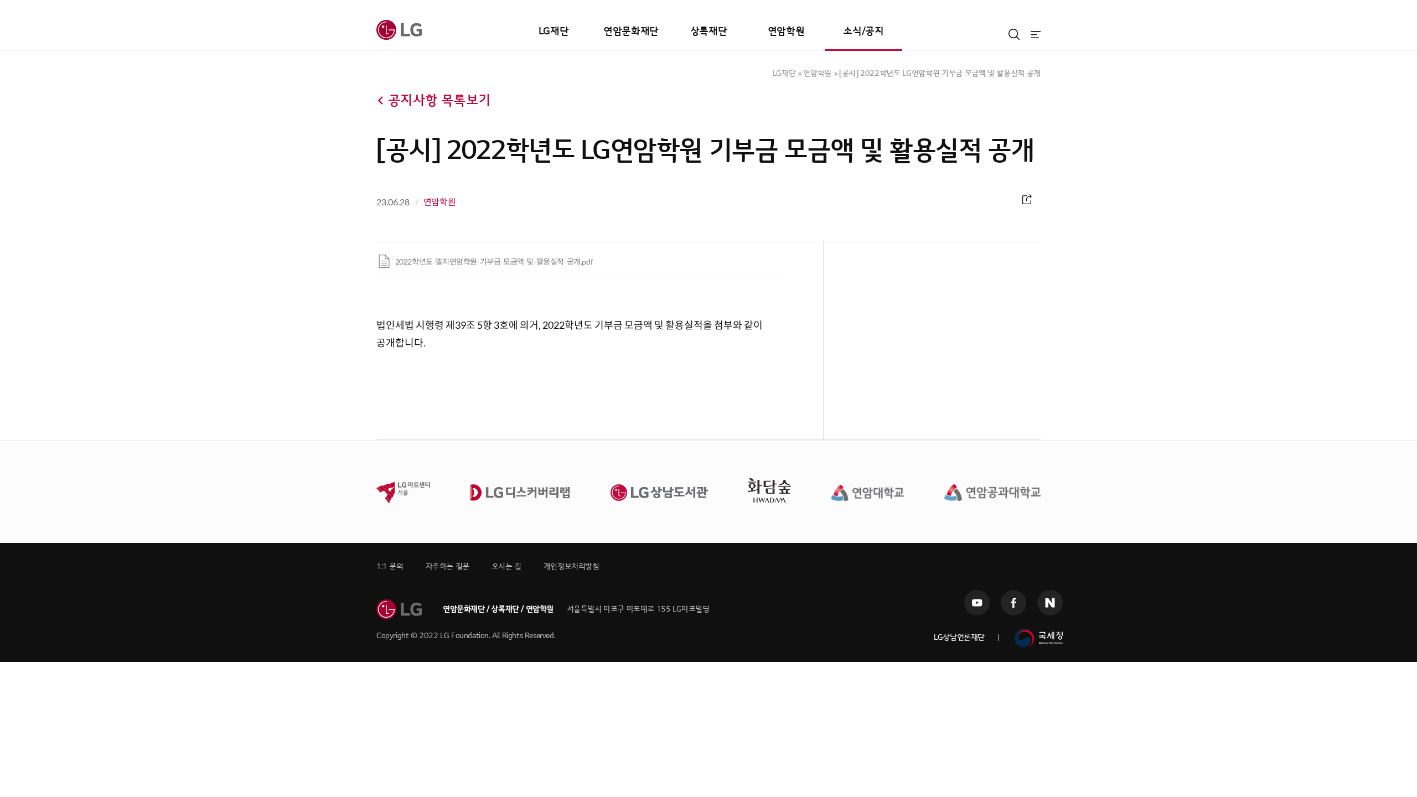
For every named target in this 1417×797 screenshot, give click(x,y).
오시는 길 (506, 566)
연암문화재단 (631, 31)
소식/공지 (863, 31)
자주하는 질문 (447, 566)
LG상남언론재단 (959, 637)
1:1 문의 (390, 566)
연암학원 (786, 31)
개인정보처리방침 (571, 566)
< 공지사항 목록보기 (433, 100)
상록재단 (708, 31)
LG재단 (553, 31)
